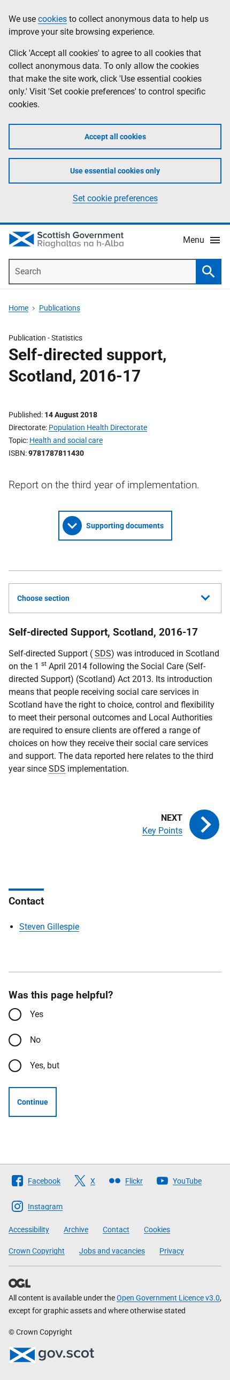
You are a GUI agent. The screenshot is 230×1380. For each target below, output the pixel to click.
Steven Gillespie (49, 927)
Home (18, 308)
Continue (32, 1102)
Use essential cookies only (115, 170)
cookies (52, 19)
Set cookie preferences (115, 198)
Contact (116, 1229)
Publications (59, 308)
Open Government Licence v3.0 (168, 1298)
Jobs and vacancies (112, 1251)
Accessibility (29, 1229)
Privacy (171, 1251)
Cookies (157, 1229)
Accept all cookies (115, 136)
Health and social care (66, 440)
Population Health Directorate (98, 427)
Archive (76, 1229)
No (35, 1040)
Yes (36, 1014)
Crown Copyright (37, 1251)
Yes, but (44, 1065)
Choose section (43, 598)
